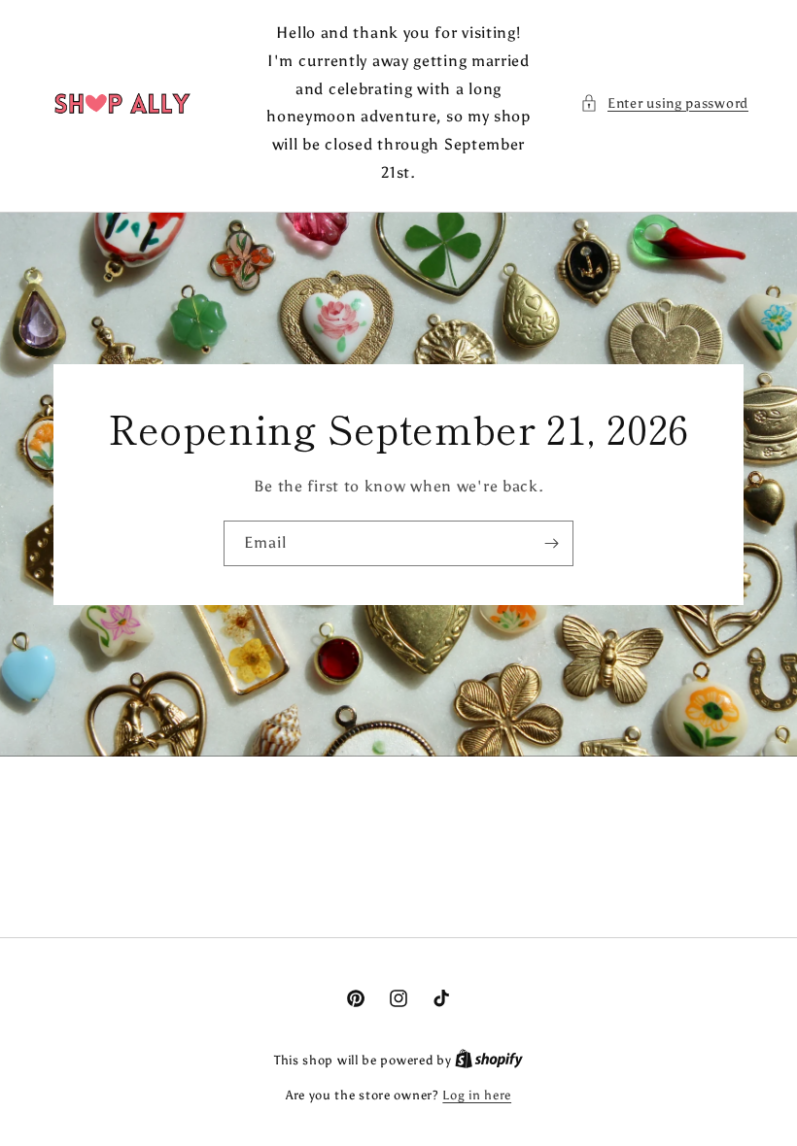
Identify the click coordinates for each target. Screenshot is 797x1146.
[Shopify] (489, 1060)
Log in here (476, 1095)
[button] (664, 103)
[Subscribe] (551, 543)
